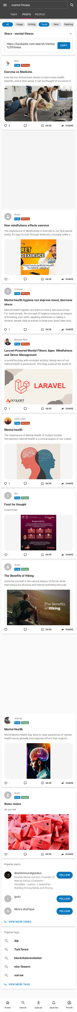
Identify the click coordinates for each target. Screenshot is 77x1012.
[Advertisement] (38, 170)
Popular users (12, 864)
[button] (7, 24)
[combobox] (42, 5)
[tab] (13, 14)
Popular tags (11, 932)
